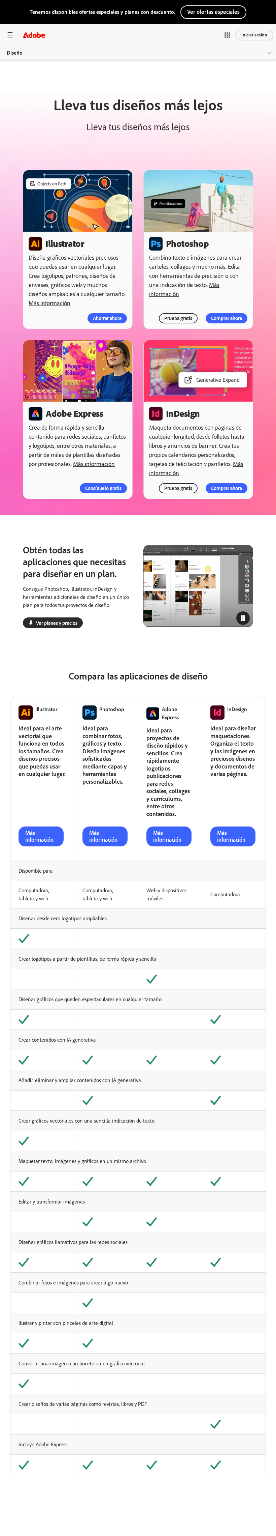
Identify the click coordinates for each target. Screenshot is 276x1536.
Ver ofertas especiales (213, 11)
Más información (49, 303)
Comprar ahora (226, 318)
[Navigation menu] (10, 35)
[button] (227, 35)
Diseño (15, 53)
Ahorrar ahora (107, 318)
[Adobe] (34, 35)
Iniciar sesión (254, 35)
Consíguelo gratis (103, 488)
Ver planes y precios (56, 623)
